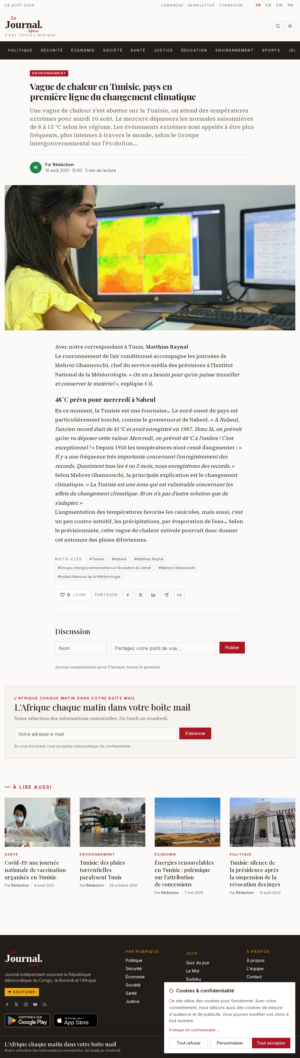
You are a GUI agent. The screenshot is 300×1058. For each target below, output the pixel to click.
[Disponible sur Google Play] (27, 1020)
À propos (256, 960)
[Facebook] (127, 595)
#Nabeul (119, 559)
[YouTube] (35, 1004)
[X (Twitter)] (16, 1004)
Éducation (194, 50)
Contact (254, 976)
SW (279, 5)
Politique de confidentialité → (194, 1030)
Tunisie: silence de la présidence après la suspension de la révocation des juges (255, 873)
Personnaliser (230, 1042)
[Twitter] (140, 595)
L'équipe (255, 968)
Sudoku (193, 979)
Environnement (235, 50)
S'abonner (195, 733)
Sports (271, 50)
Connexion (231, 5)
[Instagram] (25, 1004)
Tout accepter (271, 1042)
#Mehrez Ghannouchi (176, 568)
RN (291, 5)
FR (258, 5)
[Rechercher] (277, 26)
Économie (83, 50)
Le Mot (192, 970)
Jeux (192, 953)
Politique (20, 50)
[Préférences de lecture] (290, 26)
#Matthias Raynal (148, 559)
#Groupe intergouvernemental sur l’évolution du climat (104, 568)
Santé (138, 50)
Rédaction (63, 164)
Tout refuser (189, 1042)
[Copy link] (179, 595)
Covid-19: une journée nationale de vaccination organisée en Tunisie (35, 870)
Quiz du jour (197, 962)
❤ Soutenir (21, 992)
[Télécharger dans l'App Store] (76, 1020)
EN (268, 5)
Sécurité (52, 50)
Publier (232, 647)
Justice (163, 50)
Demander (172, 5)
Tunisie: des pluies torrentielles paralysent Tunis (102, 870)
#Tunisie (96, 559)
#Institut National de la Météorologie (89, 576)
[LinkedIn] (153, 595)
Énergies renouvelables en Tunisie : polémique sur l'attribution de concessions (184, 873)
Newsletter (201, 5)
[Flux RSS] (44, 1004)
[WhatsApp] (166, 595)
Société (112, 50)
